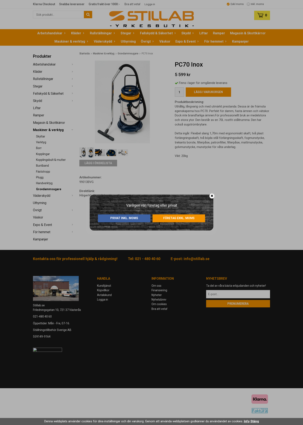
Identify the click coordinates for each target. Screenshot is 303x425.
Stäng (254, 421)
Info (247, 421)
